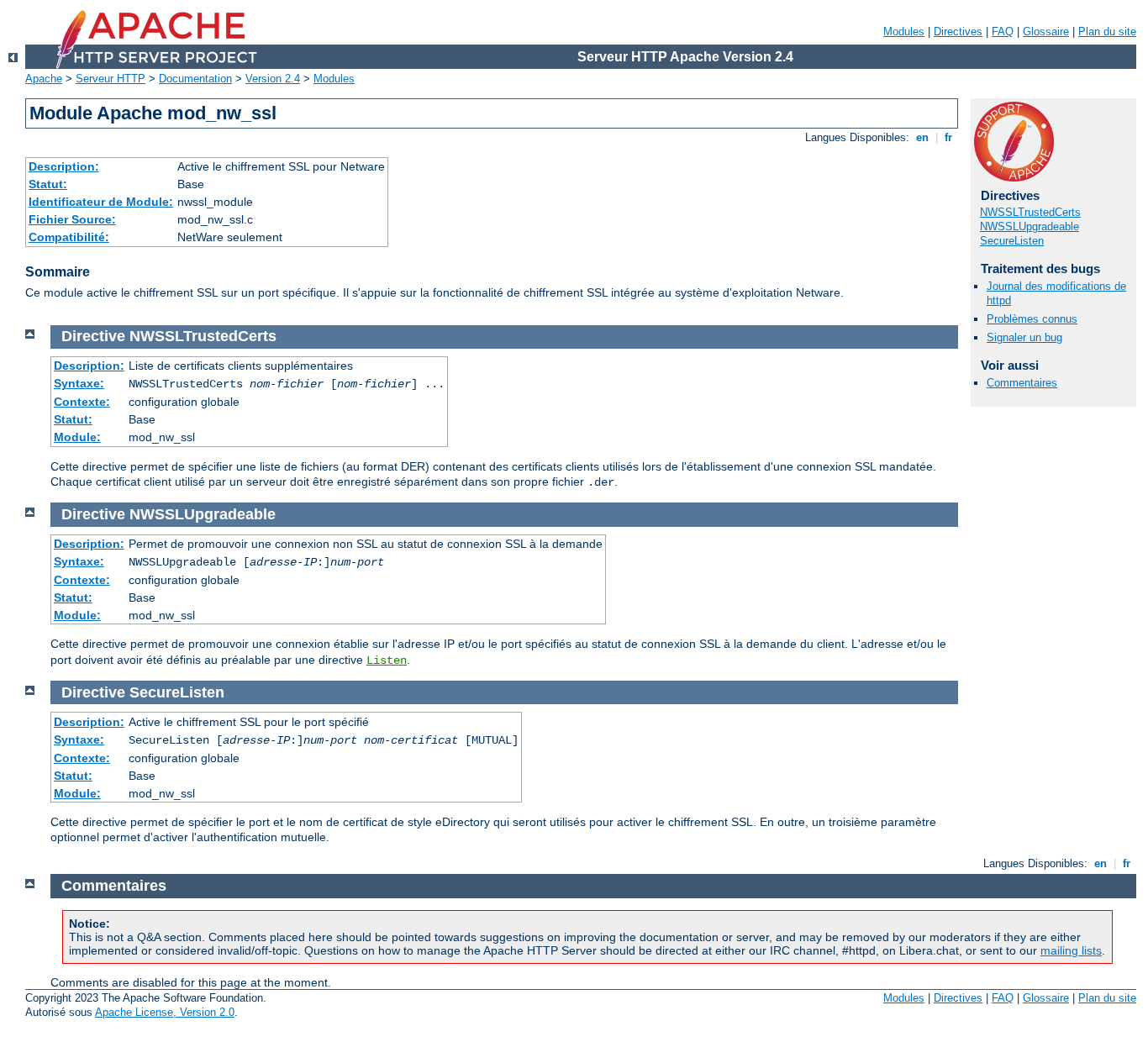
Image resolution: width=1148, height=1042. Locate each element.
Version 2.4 (272, 78)
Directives (958, 31)
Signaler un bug (1024, 337)
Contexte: (82, 401)
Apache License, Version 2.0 (164, 1012)
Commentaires (1022, 382)
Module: (77, 437)
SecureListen (1012, 240)
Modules (903, 31)
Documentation (195, 78)
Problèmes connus (1032, 319)
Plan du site (1107, 31)
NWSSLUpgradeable (1029, 226)
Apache (43, 78)
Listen (386, 660)
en (922, 137)
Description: (64, 166)
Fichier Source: (72, 219)
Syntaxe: (79, 383)
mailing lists (1071, 950)
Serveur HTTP (110, 78)
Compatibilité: (69, 237)
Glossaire (1046, 31)
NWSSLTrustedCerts (1030, 212)
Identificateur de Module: (101, 201)
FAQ (1003, 31)
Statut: (48, 184)
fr (948, 137)
